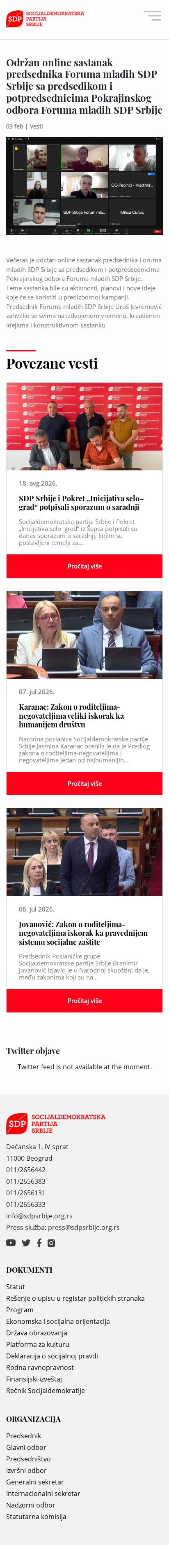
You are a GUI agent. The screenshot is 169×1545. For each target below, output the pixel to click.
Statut (15, 1286)
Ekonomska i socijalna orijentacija (58, 1321)
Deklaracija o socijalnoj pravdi (52, 1355)
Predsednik (23, 1435)
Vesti (36, 126)
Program (20, 1309)
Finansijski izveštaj (34, 1379)
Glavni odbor (26, 1447)
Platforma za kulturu (37, 1344)
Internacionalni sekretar (43, 1493)
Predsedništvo (28, 1458)
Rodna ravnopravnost (40, 1367)
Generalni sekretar (35, 1482)
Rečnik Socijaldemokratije (45, 1390)
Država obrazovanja (36, 1332)
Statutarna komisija (36, 1516)
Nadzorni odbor (30, 1505)
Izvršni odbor (26, 1470)
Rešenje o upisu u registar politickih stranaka (75, 1298)
